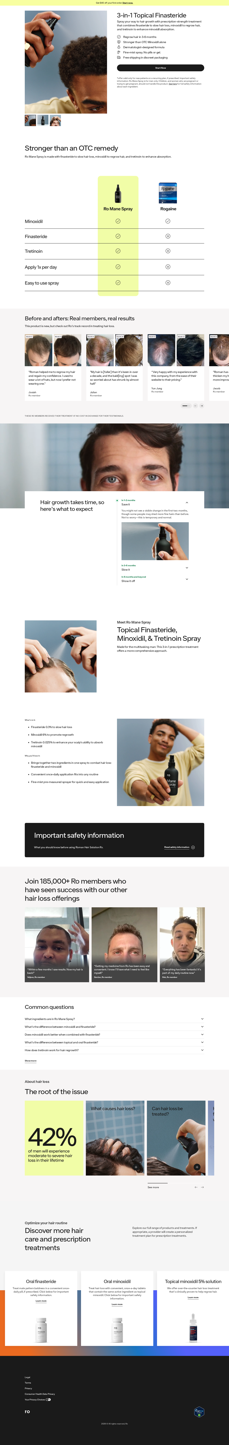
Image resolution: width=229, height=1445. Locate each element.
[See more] (202, 1187)
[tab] (30, 120)
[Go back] (196, 1187)
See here (173, 84)
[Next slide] (201, 405)
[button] (155, 502)
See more (153, 1187)
